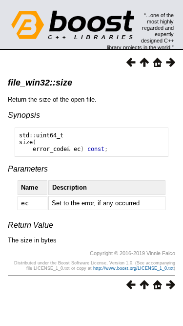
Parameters (28, 169)
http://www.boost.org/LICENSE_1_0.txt (133, 268)
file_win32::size (40, 82)
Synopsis (24, 115)
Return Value (30, 225)
